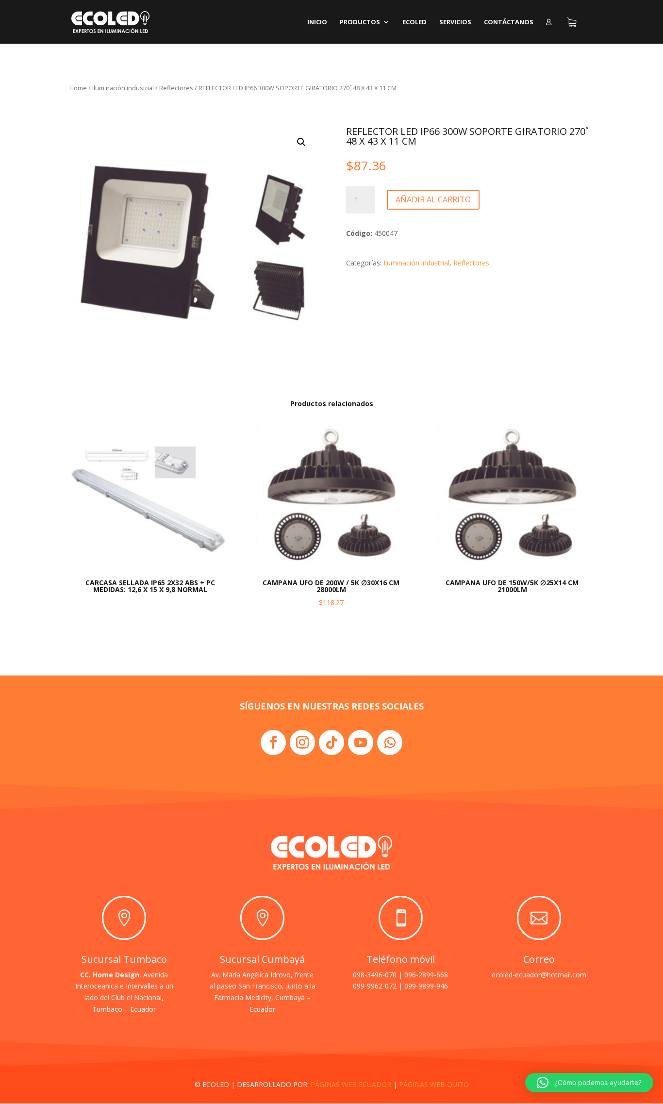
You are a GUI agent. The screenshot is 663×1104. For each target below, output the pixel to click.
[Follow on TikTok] (331, 742)
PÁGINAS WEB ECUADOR (351, 1084)
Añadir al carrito (433, 199)
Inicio (317, 22)
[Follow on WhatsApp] (389, 742)
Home (78, 87)
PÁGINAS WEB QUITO (434, 1084)
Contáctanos (508, 22)
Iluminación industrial (123, 87)
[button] (301, 142)
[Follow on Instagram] (302, 742)
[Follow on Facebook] (273, 742)
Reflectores (176, 87)
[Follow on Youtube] (360, 742)
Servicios (455, 22)
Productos (360, 22)
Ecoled (414, 22)
